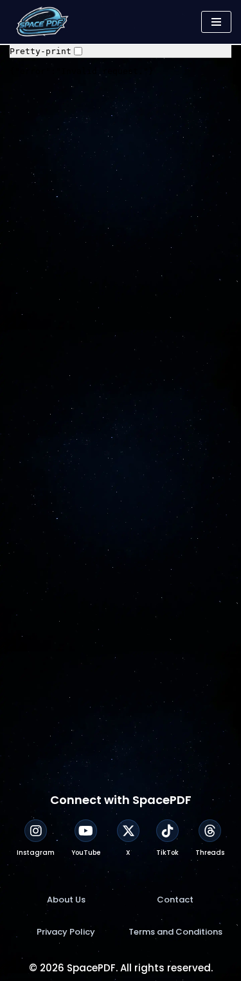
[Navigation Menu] (216, 22)
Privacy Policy (66, 932)
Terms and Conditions (175, 932)
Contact (175, 899)
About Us (66, 899)
